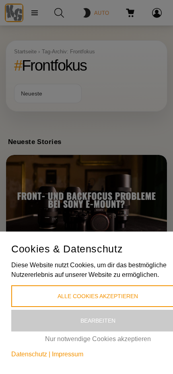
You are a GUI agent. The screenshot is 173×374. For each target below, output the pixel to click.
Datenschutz (29, 354)
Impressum (67, 354)
